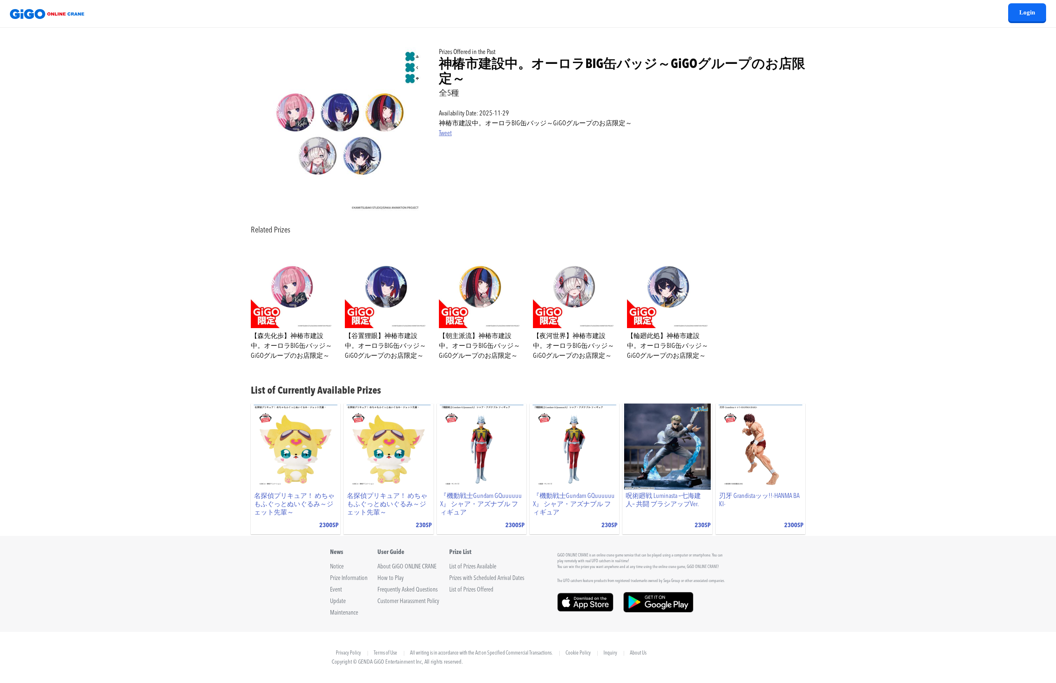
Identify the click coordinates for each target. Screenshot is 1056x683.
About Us (638, 653)
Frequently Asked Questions (407, 590)
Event (336, 590)
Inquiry (610, 653)
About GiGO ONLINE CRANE (406, 567)
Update (338, 602)
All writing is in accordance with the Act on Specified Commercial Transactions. (481, 653)
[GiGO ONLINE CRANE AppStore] (585, 609)
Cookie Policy (578, 653)
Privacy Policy (348, 653)
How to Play (390, 578)
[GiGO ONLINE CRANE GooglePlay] (658, 609)
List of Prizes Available (472, 567)
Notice (337, 567)
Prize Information (349, 578)
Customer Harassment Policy (408, 602)
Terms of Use (385, 653)
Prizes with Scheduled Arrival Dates (486, 578)
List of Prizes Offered (471, 590)
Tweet (445, 133)
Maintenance (344, 613)
